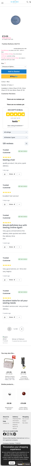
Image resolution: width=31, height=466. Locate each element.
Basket (24, 420)
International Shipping (16, 423)
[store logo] (15, 2)
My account (25, 418)
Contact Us (6, 423)
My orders (25, 423)
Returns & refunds (15, 427)
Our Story (5, 418)
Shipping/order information (17, 419)
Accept (12, 463)
